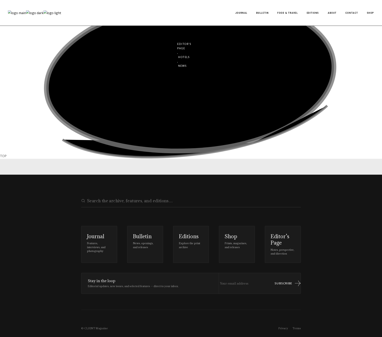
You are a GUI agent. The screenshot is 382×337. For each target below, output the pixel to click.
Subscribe (283, 283)
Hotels (184, 57)
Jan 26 (95, 111)
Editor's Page (184, 46)
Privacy (283, 328)
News (182, 65)
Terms (297, 328)
